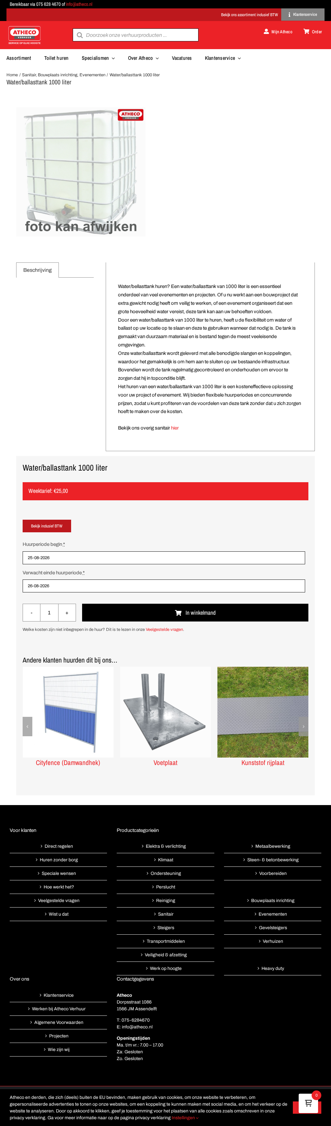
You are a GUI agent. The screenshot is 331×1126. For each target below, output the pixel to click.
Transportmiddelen (166, 941)
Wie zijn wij (58, 1049)
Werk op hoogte (166, 968)
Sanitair (166, 914)
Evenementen (273, 914)
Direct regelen (59, 846)
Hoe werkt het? (59, 887)
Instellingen (184, 1117)
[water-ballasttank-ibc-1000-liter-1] (80, 172)
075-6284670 (136, 1020)
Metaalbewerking (272, 846)
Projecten (59, 1036)
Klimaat (165, 859)
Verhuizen (273, 941)
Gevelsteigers (273, 927)
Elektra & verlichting (166, 846)
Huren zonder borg (59, 859)
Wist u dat (59, 914)
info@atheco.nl (79, 4)
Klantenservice (59, 995)
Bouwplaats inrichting (272, 900)
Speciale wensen (59, 873)
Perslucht (165, 887)
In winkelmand (201, 613)
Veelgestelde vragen (164, 629)
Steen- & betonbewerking (273, 859)
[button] (27, 726)
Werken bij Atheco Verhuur (59, 1008)
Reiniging (165, 900)
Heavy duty (273, 968)
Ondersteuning (166, 873)
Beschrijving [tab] (37, 270)
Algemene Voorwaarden (58, 1022)
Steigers (165, 927)
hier (175, 427)
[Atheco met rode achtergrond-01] (24, 26)
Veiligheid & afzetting (166, 954)
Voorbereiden (273, 873)
